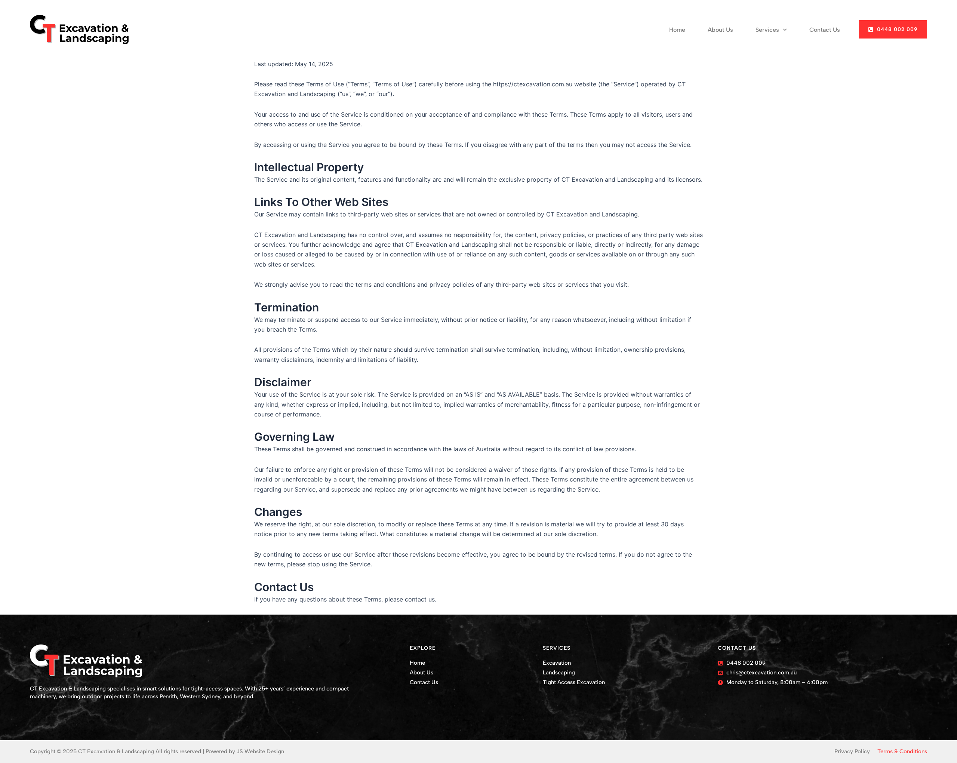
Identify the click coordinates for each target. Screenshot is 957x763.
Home (677, 29)
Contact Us (824, 29)
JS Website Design (260, 751)
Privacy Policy (852, 751)
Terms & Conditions (902, 751)
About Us (720, 29)
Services (767, 29)
